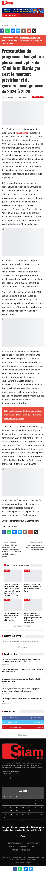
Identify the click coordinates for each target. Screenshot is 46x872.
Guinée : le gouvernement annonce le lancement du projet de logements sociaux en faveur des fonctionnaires (20, 690)
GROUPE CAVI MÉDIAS (27, 862)
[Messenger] (13, 31)
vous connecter (14, 641)
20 (23, 810)
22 (35, 810)
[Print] (29, 31)
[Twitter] (18, 31)
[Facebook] (2, 31)
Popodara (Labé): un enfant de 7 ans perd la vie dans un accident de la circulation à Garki (22, 670)
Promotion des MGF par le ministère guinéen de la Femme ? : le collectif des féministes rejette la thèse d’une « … (21, 660)
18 (11, 810)
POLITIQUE (41, 96)
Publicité (11, 846)
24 (4, 814)
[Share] (34, 31)
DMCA (33, 846)
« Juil (22, 821)
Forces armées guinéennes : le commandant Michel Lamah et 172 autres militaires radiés (21, 680)
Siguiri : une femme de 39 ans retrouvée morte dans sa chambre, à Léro (35, 547)
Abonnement (23, 846)
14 (29, 807)
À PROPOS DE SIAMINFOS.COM (14, 843)
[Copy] (23, 31)
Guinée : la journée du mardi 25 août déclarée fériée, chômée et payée (21, 699)
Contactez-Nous (32, 843)
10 (4, 807)
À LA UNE (35, 96)
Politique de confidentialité (21, 850)
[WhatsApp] (7, 31)
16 (41, 807)
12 (17, 807)
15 (35, 807)
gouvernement (22, 133)
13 (23, 807)
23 (41, 810)
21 (29, 810)
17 (4, 810)
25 (11, 814)
